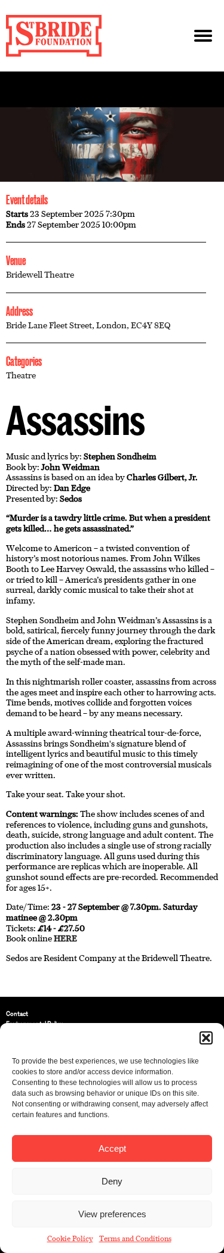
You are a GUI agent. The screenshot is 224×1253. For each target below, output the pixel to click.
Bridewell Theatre (40, 274)
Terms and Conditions (135, 1239)
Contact (17, 1014)
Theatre (21, 375)
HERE (65, 938)
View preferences (112, 1214)
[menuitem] (112, 1014)
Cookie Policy (70, 1239)
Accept (112, 1148)
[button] (206, 1038)
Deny (112, 1181)
